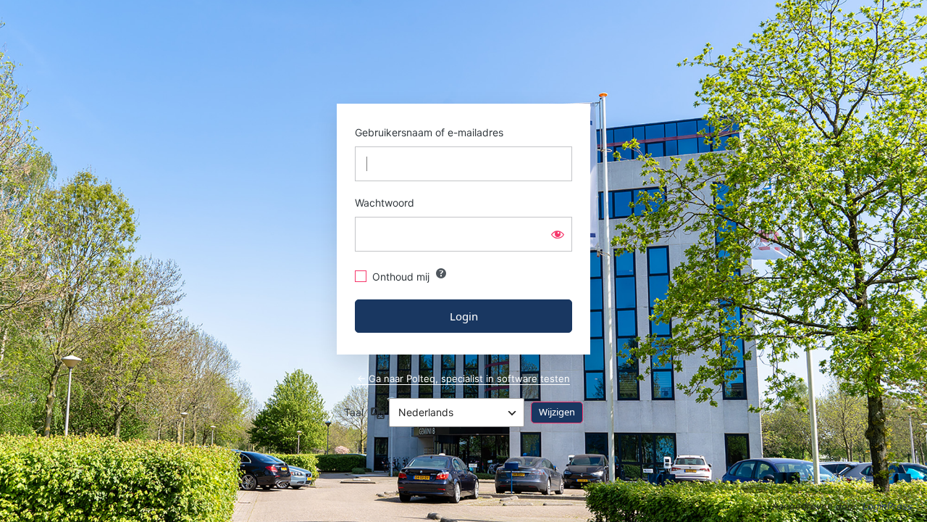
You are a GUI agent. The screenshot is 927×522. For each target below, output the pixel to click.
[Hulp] (441, 273)
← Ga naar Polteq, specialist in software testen (463, 378)
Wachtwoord (384, 202)
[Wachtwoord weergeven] (557, 234)
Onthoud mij (400, 276)
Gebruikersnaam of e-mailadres (429, 132)
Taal (354, 412)
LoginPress (888, 506)
